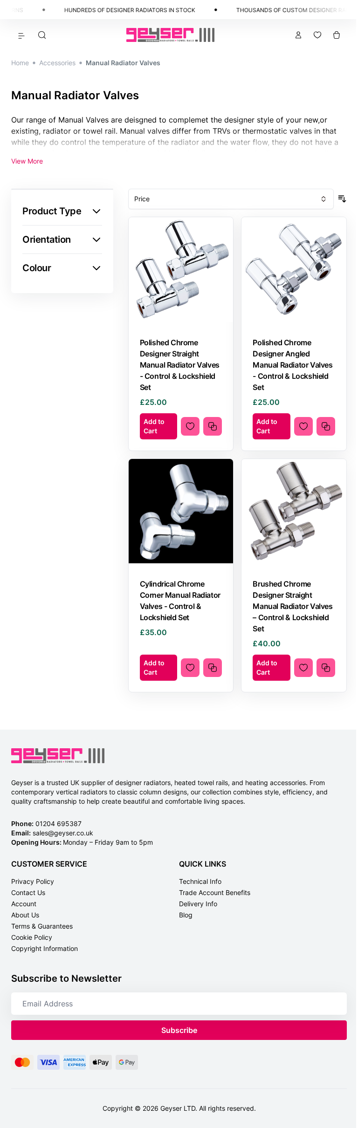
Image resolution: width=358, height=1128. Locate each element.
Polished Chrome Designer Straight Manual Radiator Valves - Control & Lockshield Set (180, 365)
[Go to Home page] (170, 35)
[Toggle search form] (42, 35)
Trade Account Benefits (214, 892)
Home (20, 63)
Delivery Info (198, 904)
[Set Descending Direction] (342, 199)
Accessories (57, 63)
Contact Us (28, 892)
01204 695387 (58, 823)
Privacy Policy (32, 881)
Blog (186, 915)
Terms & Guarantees (42, 926)
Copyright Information (44, 948)
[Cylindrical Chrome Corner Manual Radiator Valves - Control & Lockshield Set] (181, 511)
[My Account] (298, 35)
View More (27, 161)
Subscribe (179, 1030)
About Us (25, 915)
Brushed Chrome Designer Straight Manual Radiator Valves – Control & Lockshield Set (292, 606)
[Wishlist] (317, 35)
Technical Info (200, 881)
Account (23, 904)
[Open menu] (21, 35)
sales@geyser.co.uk (63, 833)
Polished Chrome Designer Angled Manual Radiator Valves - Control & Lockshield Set (292, 365)
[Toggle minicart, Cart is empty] (336, 35)
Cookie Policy (31, 937)
